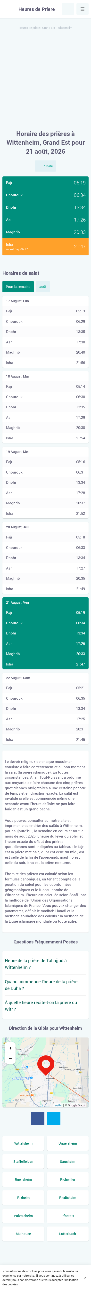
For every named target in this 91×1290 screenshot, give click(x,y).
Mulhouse (23, 1233)
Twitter (53, 1118)
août (42, 286)
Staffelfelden (23, 1161)
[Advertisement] (45, 80)
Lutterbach (67, 1233)
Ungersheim (67, 1143)
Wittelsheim (23, 1143)
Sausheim (67, 1161)
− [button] (10, 1058)
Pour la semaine (18, 286)
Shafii (48, 166)
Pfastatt (67, 1215)
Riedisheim (67, 1197)
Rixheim (23, 1197)
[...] (82, 9)
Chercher (68, 9)
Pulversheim (23, 1215)
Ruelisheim (23, 1179)
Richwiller (67, 1179)
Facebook (37, 1118)
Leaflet (58, 1105)
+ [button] (10, 1048)
